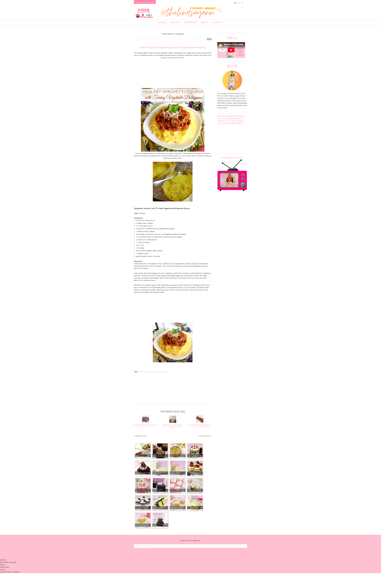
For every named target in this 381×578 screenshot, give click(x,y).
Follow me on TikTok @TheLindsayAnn (230, 121)
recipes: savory (145, 372)
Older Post (204, 436)
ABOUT (2, 565)
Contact (2, 569)
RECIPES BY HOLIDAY (8, 562)
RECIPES (3, 560)
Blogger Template (201, 575)
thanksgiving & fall (161, 372)
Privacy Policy (4, 567)
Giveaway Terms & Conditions (10, 572)
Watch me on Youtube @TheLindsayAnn (230, 116)
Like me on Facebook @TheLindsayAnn (230, 123)
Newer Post (141, 436)
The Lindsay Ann (185, 575)
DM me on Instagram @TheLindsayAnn (230, 119)
